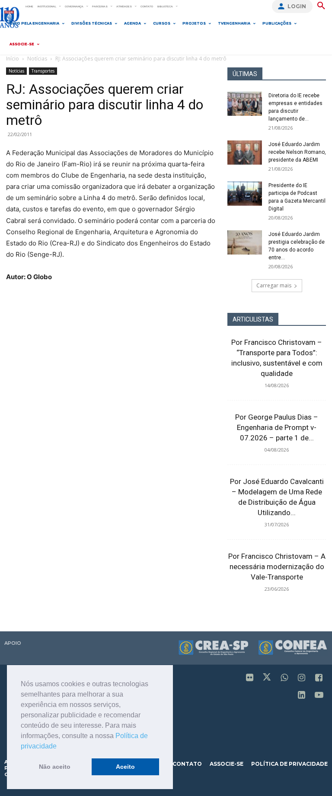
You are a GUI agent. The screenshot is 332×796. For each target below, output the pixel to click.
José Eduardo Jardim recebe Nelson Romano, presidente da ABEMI (297, 152)
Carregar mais (273, 285)
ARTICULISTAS (253, 319)
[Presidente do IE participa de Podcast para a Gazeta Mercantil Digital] (244, 193)
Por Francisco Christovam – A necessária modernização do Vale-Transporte (277, 566)
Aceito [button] (125, 766)
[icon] (250, 678)
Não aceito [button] (54, 766)
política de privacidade (289, 764)
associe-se (226, 764)
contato (187, 764)
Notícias (37, 58)
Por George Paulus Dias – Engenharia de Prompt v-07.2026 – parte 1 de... (276, 427)
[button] (59, 746)
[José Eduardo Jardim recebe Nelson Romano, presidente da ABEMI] (244, 152)
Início (12, 58)
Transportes (43, 71)
